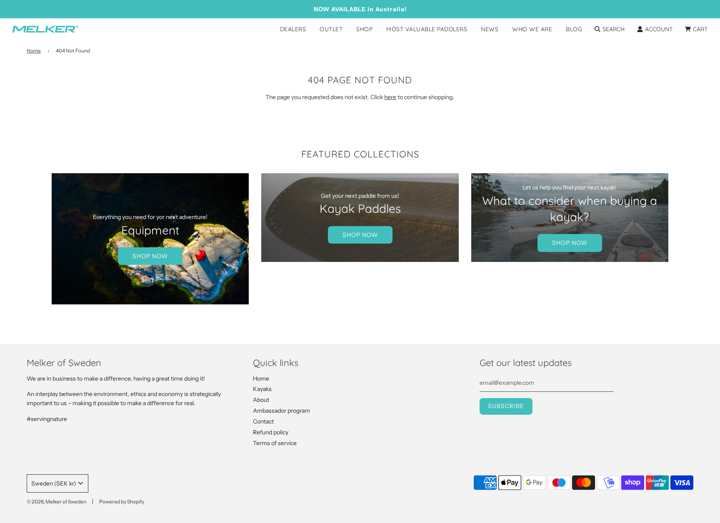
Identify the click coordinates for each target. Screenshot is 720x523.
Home (34, 50)
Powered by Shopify (121, 501)
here (390, 97)
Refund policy (270, 432)
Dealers (293, 29)
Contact (263, 421)
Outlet (331, 29)
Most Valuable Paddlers (426, 29)
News (489, 29)
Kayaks (262, 389)
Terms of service (275, 443)
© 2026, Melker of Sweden (56, 501)
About (261, 399)
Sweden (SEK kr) (53, 483)
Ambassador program (281, 410)
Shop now (150, 256)
